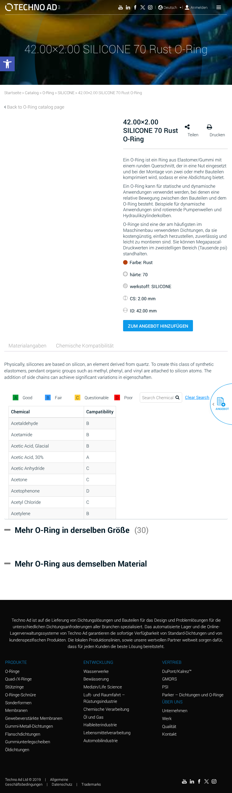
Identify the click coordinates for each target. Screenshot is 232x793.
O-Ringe (12, 671)
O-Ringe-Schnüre (20, 694)
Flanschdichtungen (22, 734)
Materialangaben (27, 345)
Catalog (32, 92)
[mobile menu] (218, 7)
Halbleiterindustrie (100, 724)
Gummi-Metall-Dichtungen (29, 726)
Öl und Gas (93, 717)
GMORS (169, 679)
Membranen (16, 710)
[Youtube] (120, 7)
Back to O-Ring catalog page (35, 107)
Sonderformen (18, 702)
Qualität (169, 726)
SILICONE (66, 92)
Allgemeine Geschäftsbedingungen (36, 782)
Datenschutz (62, 784)
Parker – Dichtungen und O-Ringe (193, 694)
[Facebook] (135, 7)
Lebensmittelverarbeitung (106, 732)
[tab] (27, 345)
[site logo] (32, 7)
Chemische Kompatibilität (85, 345)
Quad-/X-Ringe (18, 679)
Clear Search (197, 397)
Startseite (12, 92)
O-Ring (48, 92)
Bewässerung (96, 679)
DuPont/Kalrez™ (177, 671)
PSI (165, 687)
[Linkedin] (128, 7)
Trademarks (91, 784)
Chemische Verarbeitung (106, 709)
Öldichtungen (17, 749)
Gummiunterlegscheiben (27, 741)
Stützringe (14, 687)
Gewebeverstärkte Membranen (33, 718)
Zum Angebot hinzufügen (158, 326)
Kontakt (169, 734)
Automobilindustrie (100, 740)
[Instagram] (150, 7)
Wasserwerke (96, 671)
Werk (166, 718)
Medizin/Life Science (102, 687)
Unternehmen (174, 710)
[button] (219, 404)
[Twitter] (142, 7)
